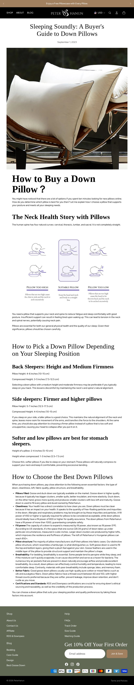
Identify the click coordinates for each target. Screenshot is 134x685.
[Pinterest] (78, 664)
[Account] (116, 12)
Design (10, 660)
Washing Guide (72, 636)
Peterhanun (19, 680)
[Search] (109, 12)
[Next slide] (130, 3)
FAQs (67, 620)
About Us (11, 620)
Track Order (71, 625)
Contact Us (12, 625)
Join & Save (117, 653)
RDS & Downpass (15, 636)
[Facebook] (66, 664)
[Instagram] (72, 664)
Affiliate (10, 631)
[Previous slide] (3, 3)
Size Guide (70, 631)
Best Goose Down (16, 665)
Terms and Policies (119, 681)
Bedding (11, 650)
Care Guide (12, 655)
